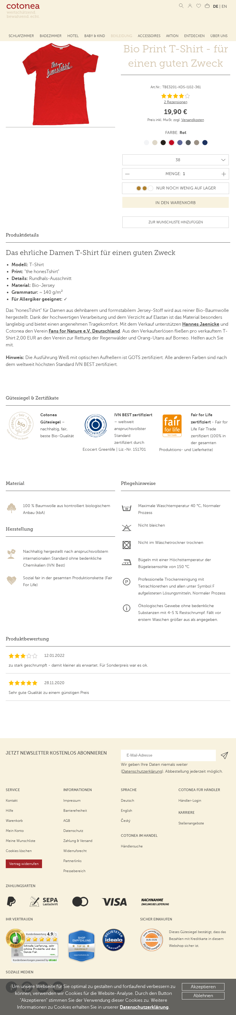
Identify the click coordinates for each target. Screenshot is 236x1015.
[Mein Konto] (190, 6)
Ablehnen (203, 995)
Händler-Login (189, 801)
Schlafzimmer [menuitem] (21, 36)
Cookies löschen (19, 851)
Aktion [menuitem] (172, 36)
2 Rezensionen (175, 102)
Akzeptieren (203, 986)
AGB (66, 821)
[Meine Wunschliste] (198, 6)
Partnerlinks (72, 861)
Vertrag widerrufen (24, 864)
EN (224, 6)
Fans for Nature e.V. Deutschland (84, 331)
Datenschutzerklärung (144, 1007)
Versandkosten (192, 120)
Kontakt (12, 801)
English (126, 811)
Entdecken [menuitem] (194, 36)
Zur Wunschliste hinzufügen (176, 222)
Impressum (72, 801)
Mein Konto (15, 831)
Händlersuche (132, 846)
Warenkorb (14, 821)
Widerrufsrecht (75, 851)
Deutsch (127, 801)
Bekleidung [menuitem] (121, 36)
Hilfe (9, 811)
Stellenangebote (191, 823)
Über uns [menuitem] (218, 36)
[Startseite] (23, 10)
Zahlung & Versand (77, 841)
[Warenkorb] (207, 6)
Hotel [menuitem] (73, 36)
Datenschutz (73, 831)
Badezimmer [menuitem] (51, 36)
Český (125, 821)
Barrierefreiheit (75, 811)
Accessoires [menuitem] (149, 36)
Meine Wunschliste (20, 841)
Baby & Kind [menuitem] (94, 36)
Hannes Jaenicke (200, 324)
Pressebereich (74, 871)
